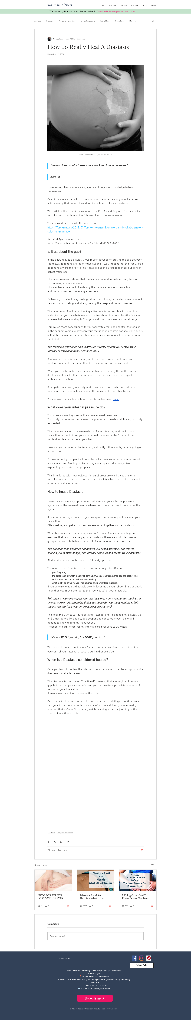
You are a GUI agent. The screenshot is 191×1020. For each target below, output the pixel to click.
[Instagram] (141, 958)
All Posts (37, 21)
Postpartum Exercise (67, 21)
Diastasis (49, 21)
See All (154, 865)
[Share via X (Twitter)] (55, 842)
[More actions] (142, 39)
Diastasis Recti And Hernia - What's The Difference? (92, 897)
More (131, 21)
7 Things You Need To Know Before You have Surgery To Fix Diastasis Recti (136, 897)
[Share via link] (68, 842)
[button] (153, 21)
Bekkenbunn (119, 21)
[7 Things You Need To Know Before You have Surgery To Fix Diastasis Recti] (137, 880)
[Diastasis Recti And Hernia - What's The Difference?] (95, 880)
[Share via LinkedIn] (61, 842)
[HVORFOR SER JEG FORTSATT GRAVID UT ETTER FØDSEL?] (53, 880)
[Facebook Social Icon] (134, 958)
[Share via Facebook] (48, 842)
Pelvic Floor (104, 21)
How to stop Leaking (87, 21)
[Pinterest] (148, 958)
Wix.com (113, 1009)
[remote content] (95, 774)
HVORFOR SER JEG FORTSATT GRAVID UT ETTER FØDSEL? (52, 897)
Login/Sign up (64, 958)
